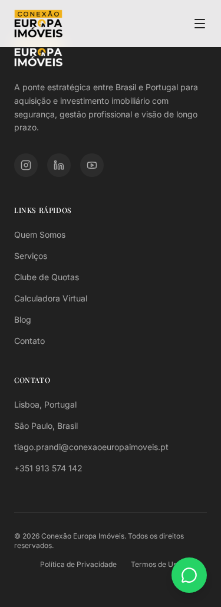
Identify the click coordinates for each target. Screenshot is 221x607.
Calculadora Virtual (50, 298)
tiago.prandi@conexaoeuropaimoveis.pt (91, 447)
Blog (22, 319)
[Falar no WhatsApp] (189, 575)
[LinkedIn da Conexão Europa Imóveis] (59, 165)
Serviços (30, 256)
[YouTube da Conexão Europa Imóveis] (92, 165)
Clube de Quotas (46, 277)
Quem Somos (39, 234)
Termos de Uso (156, 564)
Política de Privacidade (78, 564)
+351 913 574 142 (48, 468)
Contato (29, 341)
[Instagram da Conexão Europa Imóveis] (26, 165)
